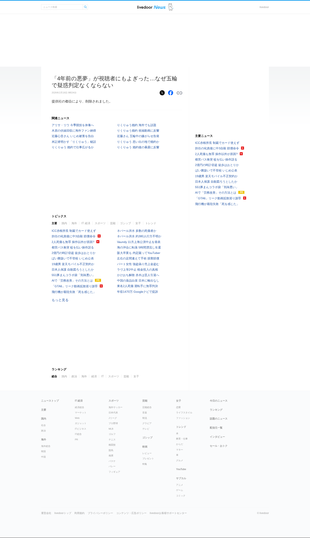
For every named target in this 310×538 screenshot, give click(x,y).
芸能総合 (147, 407)
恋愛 (178, 407)
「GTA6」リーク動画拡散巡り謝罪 (75, 286)
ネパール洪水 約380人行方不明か (139, 236)
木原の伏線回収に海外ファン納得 (74, 130)
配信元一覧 (216, 427)
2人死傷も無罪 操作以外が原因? (73, 242)
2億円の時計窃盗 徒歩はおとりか (74, 253)
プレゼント (148, 458)
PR (76, 439)
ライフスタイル (184, 412)
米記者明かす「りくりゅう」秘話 (74, 141)
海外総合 (45, 446)
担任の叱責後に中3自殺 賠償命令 (74, 236)
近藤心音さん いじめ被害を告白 (73, 136)
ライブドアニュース (151, 7)
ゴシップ (125, 223)
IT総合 (78, 434)
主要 (54, 223)
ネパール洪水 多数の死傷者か (136, 230)
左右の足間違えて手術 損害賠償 (138, 258)
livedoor (264, 7)
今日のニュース (219, 400)
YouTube (181, 469)
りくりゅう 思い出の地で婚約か (138, 141)
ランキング (216, 409)
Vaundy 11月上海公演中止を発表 (138, 242)
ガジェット (80, 423)
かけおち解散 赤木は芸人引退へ (138, 275)
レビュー (147, 453)
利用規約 (79, 513)
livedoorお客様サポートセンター (168, 513)
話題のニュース (219, 418)
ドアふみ (171, 7)
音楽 (144, 412)
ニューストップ (50, 400)
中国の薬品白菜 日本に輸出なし (138, 280)
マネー (179, 449)
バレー (112, 466)
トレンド (150, 223)
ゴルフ (112, 434)
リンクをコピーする (179, 93)
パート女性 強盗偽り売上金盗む (138, 264)
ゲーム (179, 490)
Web (77, 418)
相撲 (111, 455)
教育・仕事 (182, 438)
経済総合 (79, 407)
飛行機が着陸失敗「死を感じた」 (74, 292)
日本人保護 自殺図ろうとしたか (73, 269)
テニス (112, 439)
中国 (43, 457)
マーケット (80, 412)
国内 (64, 223)
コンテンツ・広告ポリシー (131, 513)
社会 (43, 425)
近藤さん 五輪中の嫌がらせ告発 (138, 136)
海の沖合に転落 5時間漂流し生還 (139, 247)
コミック (180, 495)
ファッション (183, 418)
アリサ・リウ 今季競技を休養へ (73, 125)
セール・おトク (219, 445)
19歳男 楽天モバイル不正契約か (73, 264)
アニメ (179, 485)
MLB (111, 428)
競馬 (111, 450)
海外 (74, 223)
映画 (144, 446)
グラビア (147, 423)
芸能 (113, 223)
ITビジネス (80, 428)
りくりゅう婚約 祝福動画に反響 (138, 130)
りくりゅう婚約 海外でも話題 (136, 125)
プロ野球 (113, 423)
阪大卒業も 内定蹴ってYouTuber (138, 253)
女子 (138, 223)
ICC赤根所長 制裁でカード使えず (74, 230)
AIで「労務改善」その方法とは (72, 280)
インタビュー (217, 436)
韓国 (43, 451)
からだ (179, 444)
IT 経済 (85, 223)
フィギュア (114, 472)
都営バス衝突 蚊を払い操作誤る (73, 247)
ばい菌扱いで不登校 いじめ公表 (73, 258)
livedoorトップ (62, 513)
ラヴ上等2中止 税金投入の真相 (137, 269)
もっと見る (60, 300)
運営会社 (46, 513)
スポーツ (100, 223)
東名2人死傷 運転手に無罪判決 (137, 286)
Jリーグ (113, 418)
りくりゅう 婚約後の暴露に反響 (138, 147)
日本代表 (113, 412)
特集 (144, 464)
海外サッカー (116, 407)
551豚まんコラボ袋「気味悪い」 (73, 275)
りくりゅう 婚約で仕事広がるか (73, 147)
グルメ (179, 460)
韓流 (144, 418)
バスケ (112, 461)
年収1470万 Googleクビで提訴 (137, 291)
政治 (43, 430)
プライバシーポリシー (100, 513)
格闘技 (112, 445)
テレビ (145, 428)
